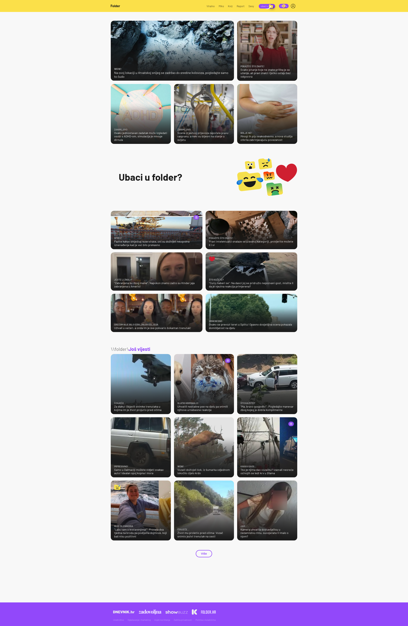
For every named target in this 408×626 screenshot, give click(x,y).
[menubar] (293, 6)
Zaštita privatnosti (183, 620)
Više (204, 553)
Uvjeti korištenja (162, 620)
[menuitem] (293, 6)
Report (240, 6)
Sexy (251, 6)
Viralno (211, 6)
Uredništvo (118, 620)
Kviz (230, 6)
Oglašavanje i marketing (139, 620)
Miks (221, 6)
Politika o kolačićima (206, 620)
